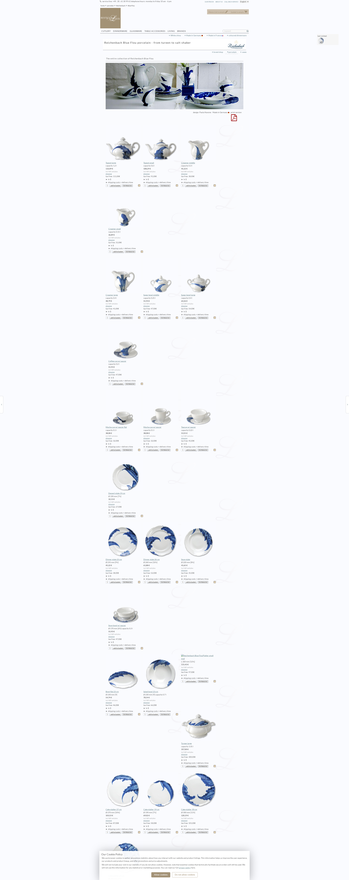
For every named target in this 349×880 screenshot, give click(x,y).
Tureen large (186, 743)
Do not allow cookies (185, 875)
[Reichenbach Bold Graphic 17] (347, 404)
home (103, 6)
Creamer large (112, 295)
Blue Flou (131, 6)
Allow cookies (161, 875)
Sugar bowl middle (151, 295)
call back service (231, 2)
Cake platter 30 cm (189, 809)
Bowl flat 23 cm (112, 692)
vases (244, 52)
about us (219, 2)
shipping (109, 174)
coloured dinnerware (237, 35)
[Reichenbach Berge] (1, 404)
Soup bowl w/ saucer (117, 625)
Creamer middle (188, 163)
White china (176, 35)
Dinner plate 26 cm (151, 559)
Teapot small (148, 163)
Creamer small (114, 229)
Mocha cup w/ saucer (152, 427)
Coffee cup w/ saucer (117, 361)
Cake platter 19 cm (151, 809)
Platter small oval (197, 657)
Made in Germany (193, 35)
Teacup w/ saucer (188, 427)
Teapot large (111, 163)
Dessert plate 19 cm (116, 493)
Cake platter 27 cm (114, 809)
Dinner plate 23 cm (114, 559)
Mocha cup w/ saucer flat (116, 427)
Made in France (215, 35)
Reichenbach (121, 6)
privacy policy (185, 868)
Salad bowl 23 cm (150, 692)
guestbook (209, 2)
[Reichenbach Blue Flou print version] (234, 119)
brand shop (218, 52)
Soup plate (185, 559)
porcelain (110, 6)
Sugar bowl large (188, 295)
